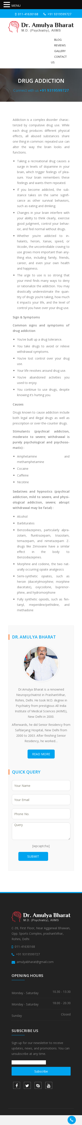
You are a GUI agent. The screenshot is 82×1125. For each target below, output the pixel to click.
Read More (41, 754)
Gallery (60, 51)
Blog (58, 40)
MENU (16, 5)
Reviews (60, 45)
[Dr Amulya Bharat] (41, 26)
